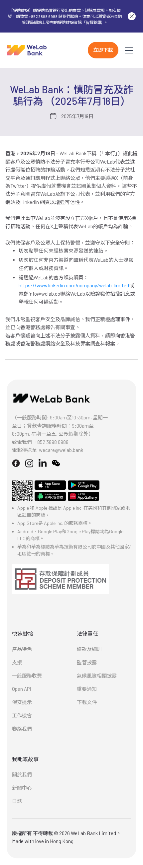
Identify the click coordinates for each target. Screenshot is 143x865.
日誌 (17, 801)
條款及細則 (89, 649)
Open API (21, 689)
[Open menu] (129, 50)
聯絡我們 (22, 729)
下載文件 (87, 702)
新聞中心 (22, 788)
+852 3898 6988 (52, 442)
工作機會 (22, 715)
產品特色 (22, 649)
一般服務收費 (27, 676)
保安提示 (22, 702)
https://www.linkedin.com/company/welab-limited (74, 285)
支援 (17, 662)
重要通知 (87, 689)
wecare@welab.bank (61, 450)
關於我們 (22, 774)
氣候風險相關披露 (97, 676)
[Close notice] (132, 16)
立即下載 (103, 50)
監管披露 (87, 662)
